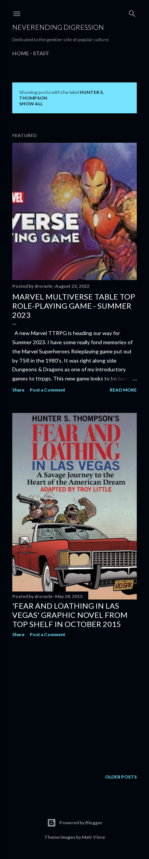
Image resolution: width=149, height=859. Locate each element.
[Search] (132, 12)
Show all (31, 103)
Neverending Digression (58, 27)
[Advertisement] (74, 704)
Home (20, 53)
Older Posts (121, 777)
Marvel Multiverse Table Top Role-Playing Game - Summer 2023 (73, 305)
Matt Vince (93, 837)
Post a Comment (47, 390)
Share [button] (18, 390)
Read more (123, 390)
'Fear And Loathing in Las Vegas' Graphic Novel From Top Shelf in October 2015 (70, 615)
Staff (41, 53)
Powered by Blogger (80, 822)
